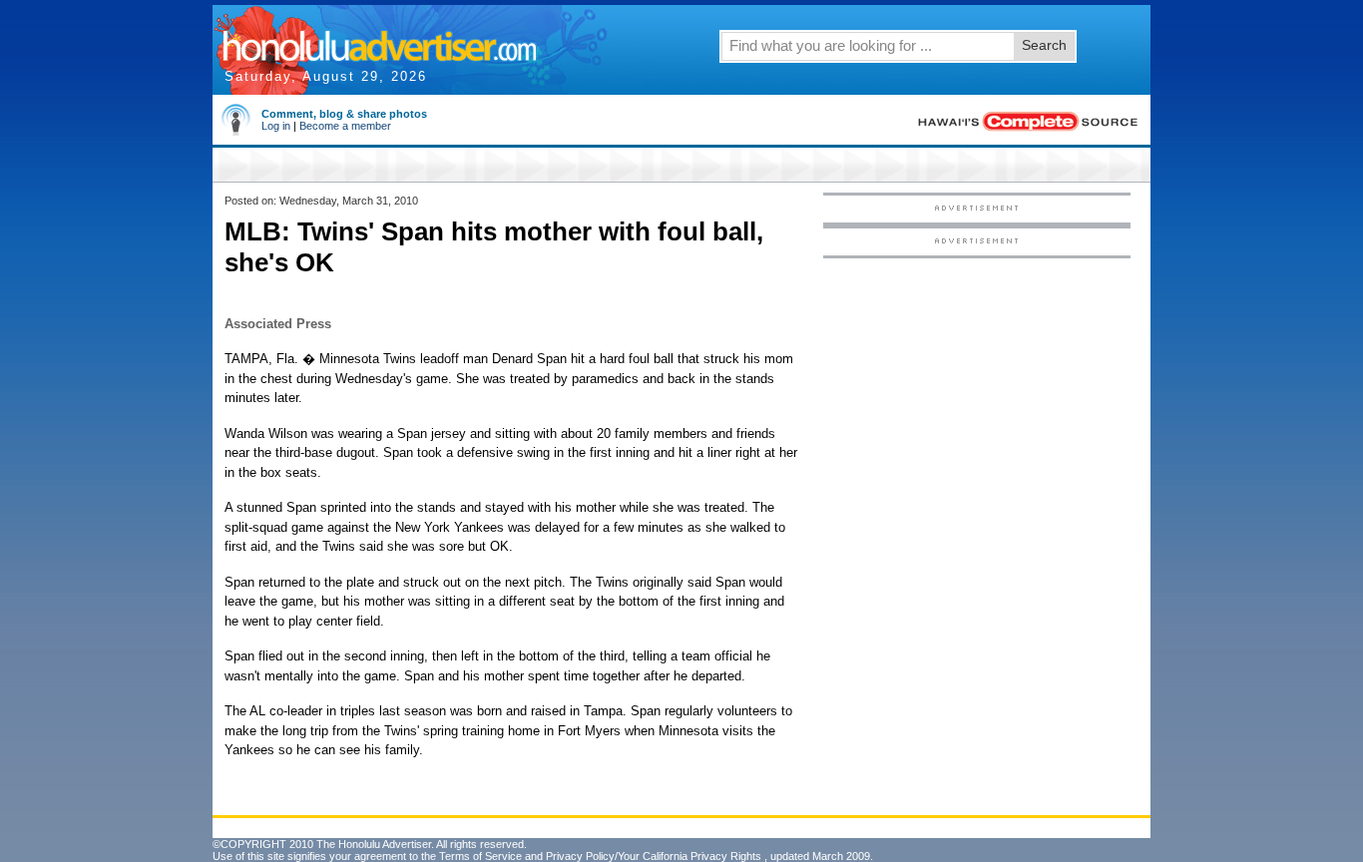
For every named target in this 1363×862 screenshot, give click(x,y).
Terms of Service (480, 856)
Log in (275, 126)
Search (1044, 45)
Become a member (345, 126)
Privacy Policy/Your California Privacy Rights (653, 856)
